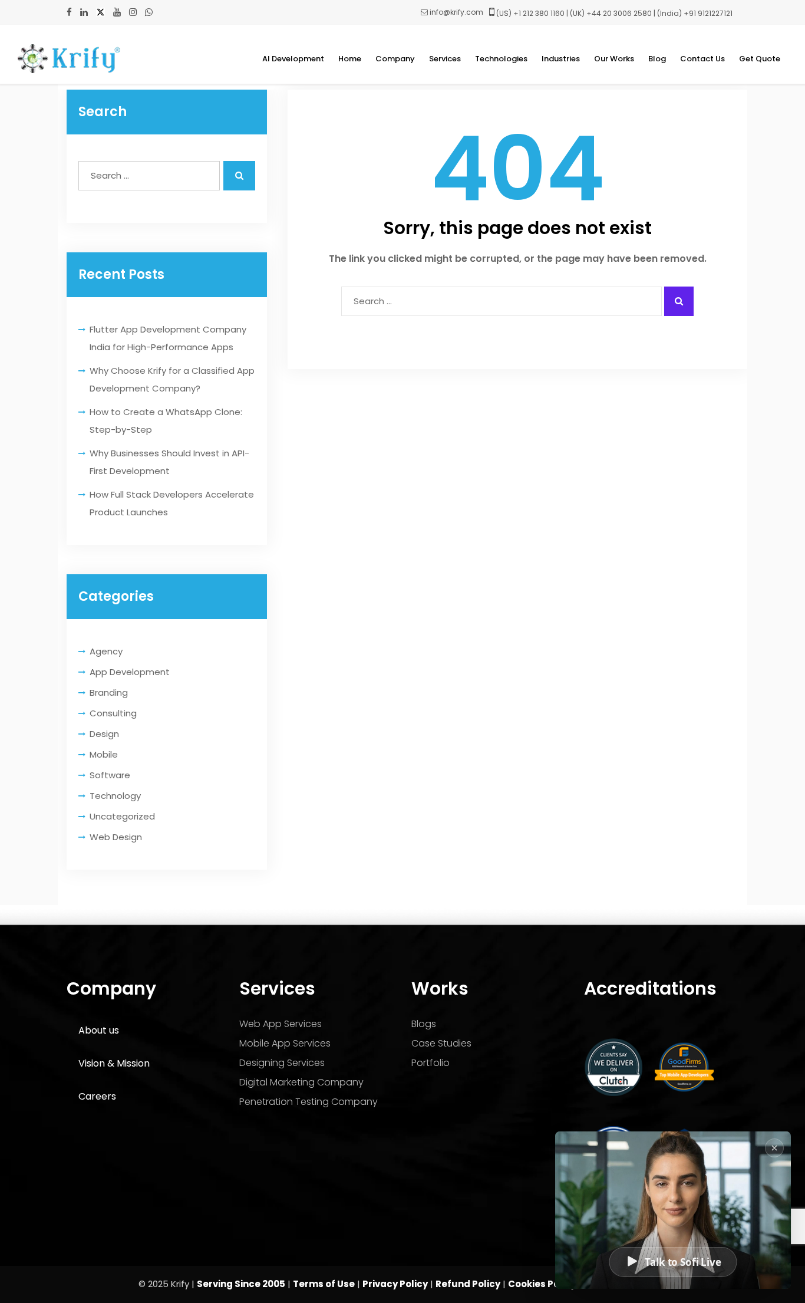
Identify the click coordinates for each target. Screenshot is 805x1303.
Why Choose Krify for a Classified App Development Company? (172, 379)
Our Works (614, 58)
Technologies (501, 58)
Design (104, 734)
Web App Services (280, 1024)
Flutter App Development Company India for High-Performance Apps (168, 338)
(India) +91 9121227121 (695, 13)
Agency (106, 651)
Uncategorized (122, 816)
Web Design (116, 837)
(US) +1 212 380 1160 (530, 13)
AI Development (293, 58)
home (349, 58)
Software (110, 775)
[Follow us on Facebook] (69, 12)
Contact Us (702, 58)
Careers (97, 1096)
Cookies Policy (542, 1284)
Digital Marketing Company (301, 1082)
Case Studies (441, 1043)
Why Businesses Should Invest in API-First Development (169, 462)
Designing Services (282, 1063)
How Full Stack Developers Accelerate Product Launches (172, 503)
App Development (130, 672)
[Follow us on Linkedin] (84, 12)
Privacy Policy (395, 1284)
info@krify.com (456, 12)
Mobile (104, 754)
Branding (109, 692)
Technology (115, 795)
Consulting (113, 713)
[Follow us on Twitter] (100, 12)
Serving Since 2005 (241, 1284)
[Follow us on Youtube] (117, 12)
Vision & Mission (114, 1063)
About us (98, 1030)
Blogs (423, 1024)
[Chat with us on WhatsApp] (149, 12)
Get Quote (759, 58)
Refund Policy (468, 1284)
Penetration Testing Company (308, 1101)
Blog (657, 58)
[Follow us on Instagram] (133, 12)
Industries (561, 58)
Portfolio (430, 1063)
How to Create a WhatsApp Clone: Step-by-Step (166, 421)
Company (395, 58)
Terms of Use (324, 1284)
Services (445, 58)
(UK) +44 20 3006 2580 (611, 13)
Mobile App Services (285, 1043)
